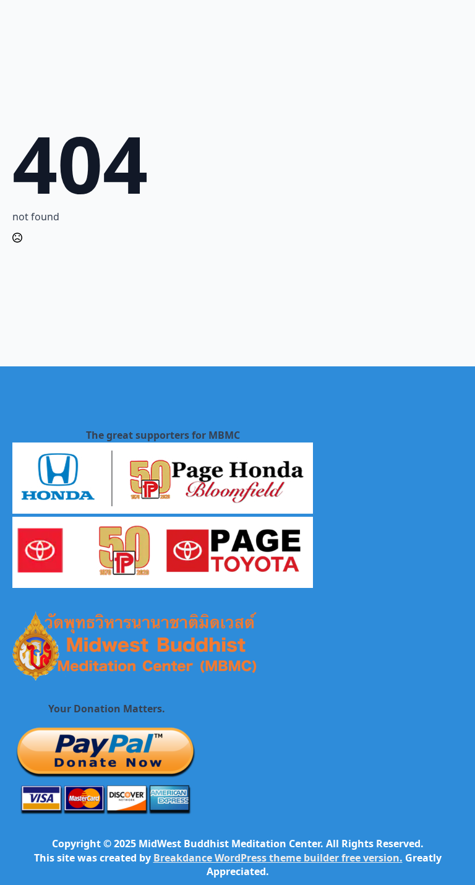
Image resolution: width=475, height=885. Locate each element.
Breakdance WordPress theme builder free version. (278, 858)
